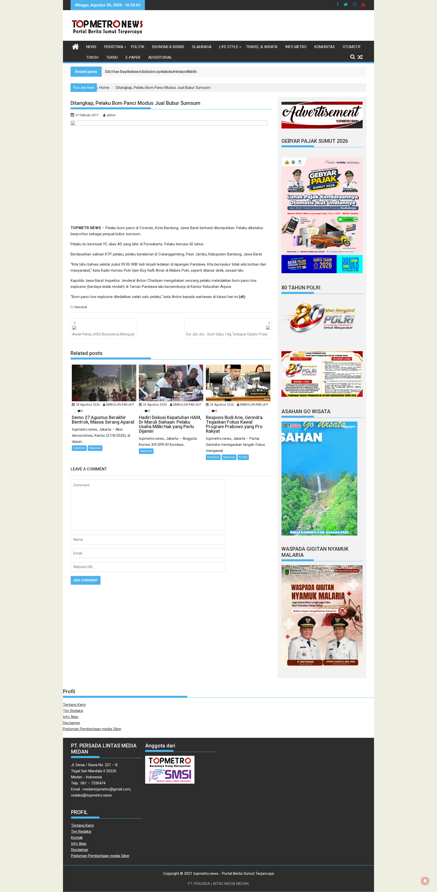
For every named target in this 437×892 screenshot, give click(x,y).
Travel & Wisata (261, 47)
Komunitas (324, 47)
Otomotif (352, 47)
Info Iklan (70, 717)
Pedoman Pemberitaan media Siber (92, 729)
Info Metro (296, 47)
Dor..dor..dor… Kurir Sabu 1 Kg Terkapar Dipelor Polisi (227, 334)
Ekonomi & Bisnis (168, 47)
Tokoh (92, 57)
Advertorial (160, 57)
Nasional (81, 307)
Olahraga (201, 47)
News (91, 47)
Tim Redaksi (73, 710)
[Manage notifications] (425, 881)
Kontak (77, 837)
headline (79, 448)
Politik (137, 47)
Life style (228, 47)
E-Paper (133, 57)
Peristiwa (113, 47)
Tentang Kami (74, 704)
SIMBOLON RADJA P (120, 404)
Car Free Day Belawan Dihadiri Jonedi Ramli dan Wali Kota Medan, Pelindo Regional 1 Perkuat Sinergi (189, 72)
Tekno (112, 57)
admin (111, 115)
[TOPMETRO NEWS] (75, 46)
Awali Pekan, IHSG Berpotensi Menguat (103, 334)
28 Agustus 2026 (88, 404)
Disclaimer (71, 723)
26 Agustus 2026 (155, 404)
